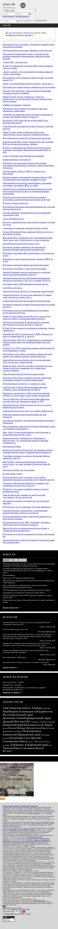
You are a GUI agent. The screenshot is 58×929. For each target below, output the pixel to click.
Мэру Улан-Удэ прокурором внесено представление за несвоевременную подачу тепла (27, 433)
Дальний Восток (13, 721)
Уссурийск (6, 745)
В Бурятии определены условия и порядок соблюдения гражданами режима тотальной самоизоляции (27, 379)
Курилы (12, 728)
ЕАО (27, 721)
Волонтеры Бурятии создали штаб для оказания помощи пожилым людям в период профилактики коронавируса (28, 451)
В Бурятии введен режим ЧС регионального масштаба (27, 138)
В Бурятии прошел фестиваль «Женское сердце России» (27, 50)
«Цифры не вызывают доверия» (17, 105)
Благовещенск (27, 711)
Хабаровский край (36, 744)
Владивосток (44, 711)
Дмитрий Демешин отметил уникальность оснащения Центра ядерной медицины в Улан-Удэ (26, 273)
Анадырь (36, 708)
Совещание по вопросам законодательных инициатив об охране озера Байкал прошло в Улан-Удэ (28, 115)
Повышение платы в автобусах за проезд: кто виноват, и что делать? (26, 662)
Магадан (21, 728)
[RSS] (2, 799)
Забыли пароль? (22, 16)
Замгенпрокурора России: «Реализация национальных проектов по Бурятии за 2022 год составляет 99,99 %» (27, 279)
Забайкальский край (47, 722)
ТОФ (36, 742)
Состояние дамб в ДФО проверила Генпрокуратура (25, 284)
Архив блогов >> (10, 667)
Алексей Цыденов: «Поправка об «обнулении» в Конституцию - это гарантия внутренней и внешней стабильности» (25, 440)
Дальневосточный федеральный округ (27, 718)
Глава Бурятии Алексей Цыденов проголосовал (23, 374)
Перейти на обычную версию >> (20, 35)
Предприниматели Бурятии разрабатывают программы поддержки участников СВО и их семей (27, 184)
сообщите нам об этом (39, 900)
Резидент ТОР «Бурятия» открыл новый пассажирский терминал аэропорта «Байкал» (27, 92)
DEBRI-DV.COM (15, 909)
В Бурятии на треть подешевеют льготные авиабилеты (27, 507)
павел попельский (47, 627)
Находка (51, 728)
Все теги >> (8, 751)
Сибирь (30, 741)
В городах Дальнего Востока (15, 203)
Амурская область (20, 708)
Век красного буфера (12, 446)
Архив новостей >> (12, 608)
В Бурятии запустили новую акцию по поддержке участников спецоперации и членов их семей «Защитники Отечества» (28, 165)
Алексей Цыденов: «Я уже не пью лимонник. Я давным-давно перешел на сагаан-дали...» (27, 296)
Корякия (5, 728)
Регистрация (8, 16)
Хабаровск (17, 744)
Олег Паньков (49, 664)
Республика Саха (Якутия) (25, 738)
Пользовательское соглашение (11, 806)
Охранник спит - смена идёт (12, 685)
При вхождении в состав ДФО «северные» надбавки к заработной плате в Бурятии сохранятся (26, 523)
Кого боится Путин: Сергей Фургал (15, 657)
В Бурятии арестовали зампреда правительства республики (29, 87)
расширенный (40, 20)
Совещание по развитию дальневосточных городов (25, 228)
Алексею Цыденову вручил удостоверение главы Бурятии (28, 291)
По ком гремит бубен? (12, 474)
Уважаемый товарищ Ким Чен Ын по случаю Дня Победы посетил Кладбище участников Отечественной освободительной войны (29, 565)
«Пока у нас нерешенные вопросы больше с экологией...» (28, 84)
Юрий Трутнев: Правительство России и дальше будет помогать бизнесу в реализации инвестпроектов (27, 317)
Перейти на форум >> (13, 692)
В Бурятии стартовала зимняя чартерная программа (26, 265)
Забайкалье (35, 722)
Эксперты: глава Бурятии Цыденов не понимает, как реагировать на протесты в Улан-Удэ (26, 484)
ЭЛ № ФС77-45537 (43, 822)
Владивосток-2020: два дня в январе (19, 470)
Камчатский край (13, 724)
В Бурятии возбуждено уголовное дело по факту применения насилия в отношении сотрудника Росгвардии (28, 478)
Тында (40, 742)
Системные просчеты (12, 288)
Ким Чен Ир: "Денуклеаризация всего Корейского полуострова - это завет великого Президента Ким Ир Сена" (26, 464)
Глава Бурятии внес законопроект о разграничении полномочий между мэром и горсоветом (25, 511)
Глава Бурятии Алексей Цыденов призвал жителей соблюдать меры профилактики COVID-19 (25, 388)
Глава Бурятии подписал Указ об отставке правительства (28, 411)
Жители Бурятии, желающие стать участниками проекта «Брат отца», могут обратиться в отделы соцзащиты (28, 239)
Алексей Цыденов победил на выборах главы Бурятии (26, 301)
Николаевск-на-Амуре (12, 731)
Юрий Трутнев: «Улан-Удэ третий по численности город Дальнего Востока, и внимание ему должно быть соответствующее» (27, 368)
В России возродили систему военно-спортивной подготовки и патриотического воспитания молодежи (26, 198)
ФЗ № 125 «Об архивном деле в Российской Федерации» (19, 829)
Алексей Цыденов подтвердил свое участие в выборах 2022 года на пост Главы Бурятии (27, 361)
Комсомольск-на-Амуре (38, 724)
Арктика (46, 708)
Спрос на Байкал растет (13, 219)
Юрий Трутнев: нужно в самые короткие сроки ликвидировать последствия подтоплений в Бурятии (26, 133)
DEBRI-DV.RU (25, 909)
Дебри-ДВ (9, 4)
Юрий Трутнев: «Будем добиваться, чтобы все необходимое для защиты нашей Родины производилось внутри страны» (27, 99)
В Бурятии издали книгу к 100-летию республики (24, 269)
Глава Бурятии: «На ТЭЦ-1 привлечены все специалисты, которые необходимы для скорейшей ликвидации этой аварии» (28, 342)
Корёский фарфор (9, 575)
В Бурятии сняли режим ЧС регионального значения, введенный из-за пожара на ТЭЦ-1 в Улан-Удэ (26, 323)
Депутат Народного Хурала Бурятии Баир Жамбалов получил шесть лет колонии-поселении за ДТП (26, 400)
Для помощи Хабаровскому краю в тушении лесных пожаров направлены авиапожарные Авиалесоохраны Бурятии (26, 56)
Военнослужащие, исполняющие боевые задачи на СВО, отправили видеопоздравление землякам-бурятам (28, 178)
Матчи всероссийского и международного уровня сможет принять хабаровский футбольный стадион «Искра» (25, 586)
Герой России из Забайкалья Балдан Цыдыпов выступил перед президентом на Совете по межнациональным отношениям (27, 191)
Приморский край (28, 734)
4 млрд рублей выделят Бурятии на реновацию (23, 156)
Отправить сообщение (33, 813)
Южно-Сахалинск (24, 748)
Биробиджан (11, 711)
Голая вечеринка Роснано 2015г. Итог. (15, 629)
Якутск (39, 748)
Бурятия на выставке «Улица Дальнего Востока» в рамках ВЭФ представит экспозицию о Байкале (28, 143)
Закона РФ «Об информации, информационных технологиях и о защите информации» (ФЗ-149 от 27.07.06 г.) (26, 840)
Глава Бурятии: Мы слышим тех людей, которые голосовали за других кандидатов (24, 496)
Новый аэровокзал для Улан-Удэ (17, 159)
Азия (6, 708)
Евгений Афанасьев (46, 632)
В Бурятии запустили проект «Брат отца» (21, 244)
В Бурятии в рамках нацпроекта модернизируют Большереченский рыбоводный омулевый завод (24, 248)
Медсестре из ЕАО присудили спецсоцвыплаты (18, 578)
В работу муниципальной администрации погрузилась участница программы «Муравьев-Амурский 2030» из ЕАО (27, 150)
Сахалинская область (15, 741)
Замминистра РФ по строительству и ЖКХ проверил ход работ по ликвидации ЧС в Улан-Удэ (28, 335)
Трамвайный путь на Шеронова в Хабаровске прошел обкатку (24, 593)
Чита (50, 745)
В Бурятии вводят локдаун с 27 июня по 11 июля (24, 384)
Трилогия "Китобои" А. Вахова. (13, 682)
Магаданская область (37, 728)
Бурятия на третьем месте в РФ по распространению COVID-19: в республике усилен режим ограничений (26, 394)
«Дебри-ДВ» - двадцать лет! (15, 62)
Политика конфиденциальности (29, 806)
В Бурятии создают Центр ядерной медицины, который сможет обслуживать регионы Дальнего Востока (27, 355)
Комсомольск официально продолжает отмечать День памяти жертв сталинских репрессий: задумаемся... (26, 651)
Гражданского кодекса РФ (34, 837)
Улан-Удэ (46, 742)
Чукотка (8, 748)
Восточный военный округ (18, 714)
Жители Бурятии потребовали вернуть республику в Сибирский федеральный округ (26, 529)
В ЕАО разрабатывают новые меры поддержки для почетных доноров (26, 590)
